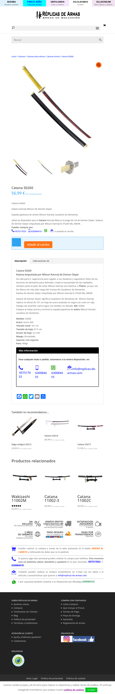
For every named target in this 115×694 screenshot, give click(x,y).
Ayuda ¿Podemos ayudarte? (27, 637)
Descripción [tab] (21, 260)
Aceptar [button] (91, 689)
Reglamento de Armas (74, 623)
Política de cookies (75, 678)
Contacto (18, 608)
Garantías (68, 619)
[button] (98, 65)
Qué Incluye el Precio (73, 608)
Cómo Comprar (70, 604)
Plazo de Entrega (71, 615)
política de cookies (74, 689)
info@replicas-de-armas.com (81, 371)
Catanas (21, 56)
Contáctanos (20, 641)
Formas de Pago (71, 611)
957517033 (20, 231)
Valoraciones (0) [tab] (41, 260)
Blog (16, 615)
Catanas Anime (53, 56)
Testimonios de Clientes (26, 611)
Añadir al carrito (38, 245)
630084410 (36, 231)
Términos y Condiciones (26, 623)
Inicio (14, 56)
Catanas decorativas (36, 56)
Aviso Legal (32, 678)
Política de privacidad (24, 619)
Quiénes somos (21, 604)
